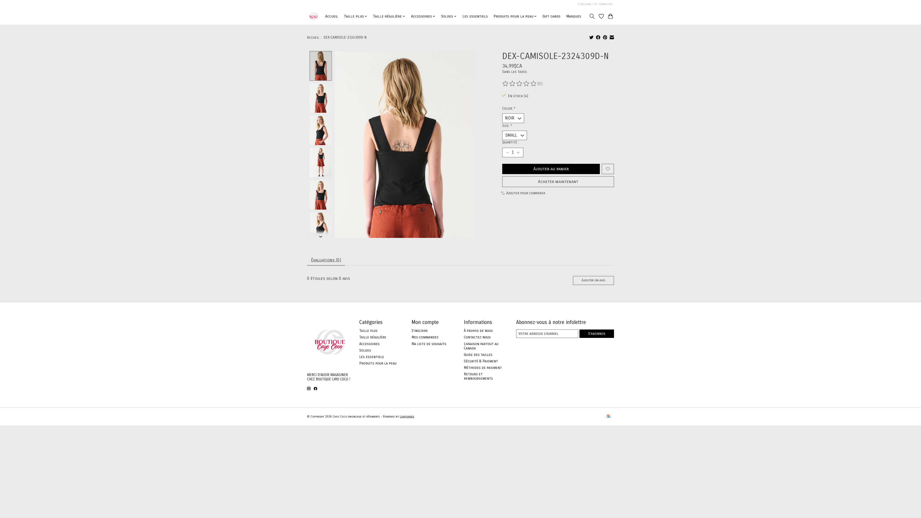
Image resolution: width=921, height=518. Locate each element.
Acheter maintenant (558, 181)
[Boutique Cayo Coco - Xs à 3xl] (313, 16)
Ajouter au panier (551, 168)
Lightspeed (407, 416)
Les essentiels (475, 16)
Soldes (365, 350)
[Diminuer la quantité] (507, 152)
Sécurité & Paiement (481, 361)
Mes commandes (425, 337)
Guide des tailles (478, 355)
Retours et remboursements (478, 376)
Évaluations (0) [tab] (326, 260)
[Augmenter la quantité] (518, 152)
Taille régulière (372, 337)
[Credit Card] (608, 416)
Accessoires (369, 344)
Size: (507, 126)
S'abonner (596, 333)
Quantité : (510, 142)
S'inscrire (420, 331)
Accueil (331, 16)
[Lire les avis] (519, 84)
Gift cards (552, 16)
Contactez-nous (477, 337)
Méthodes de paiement (483, 367)
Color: (508, 108)
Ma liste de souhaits (429, 344)
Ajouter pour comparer (525, 193)
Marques (573, 16)
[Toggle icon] (592, 16)
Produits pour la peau (377, 363)
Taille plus (368, 331)
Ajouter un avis (593, 280)
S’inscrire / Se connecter (595, 4)
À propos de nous (478, 331)
